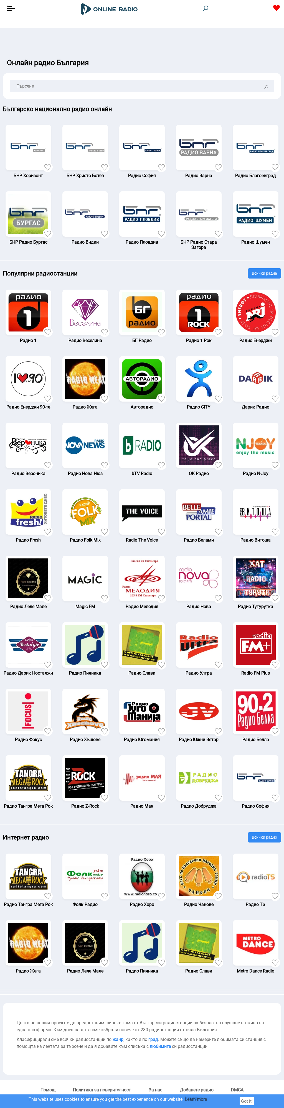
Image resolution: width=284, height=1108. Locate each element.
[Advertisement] (142, 41)
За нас (155, 1089)
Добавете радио (197, 1089)
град (153, 1039)
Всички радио (264, 837)
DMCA (237, 1089)
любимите (160, 1046)
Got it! (247, 1101)
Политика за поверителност (102, 1089)
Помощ (47, 1089)
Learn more (196, 1099)
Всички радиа (264, 273)
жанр (118, 1039)
